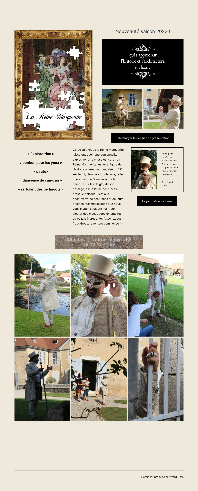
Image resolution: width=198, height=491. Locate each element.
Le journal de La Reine (157, 201)
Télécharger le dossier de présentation (142, 138)
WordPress (177, 476)
